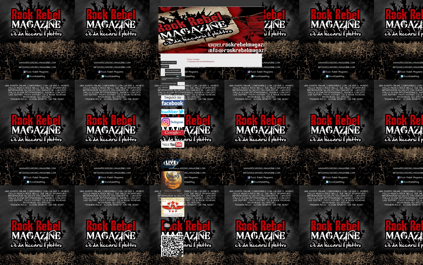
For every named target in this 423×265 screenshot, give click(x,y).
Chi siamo (165, 66)
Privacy (189, 59)
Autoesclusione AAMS (169, 83)
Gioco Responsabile (173, 70)
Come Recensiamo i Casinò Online (170, 79)
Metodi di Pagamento (173, 74)
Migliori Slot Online (169, 62)
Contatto (165, 87)
